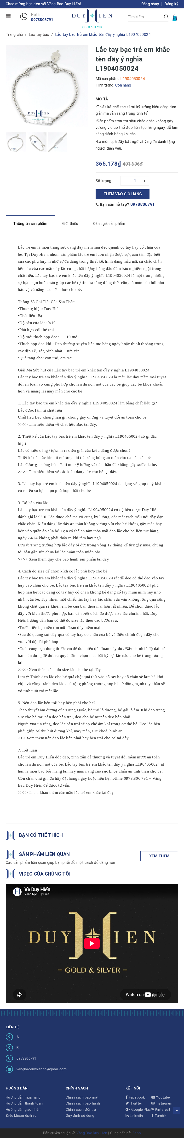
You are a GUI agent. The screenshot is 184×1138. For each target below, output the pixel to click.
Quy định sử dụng (80, 1115)
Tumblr (160, 1116)
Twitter (135, 1103)
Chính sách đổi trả (81, 1109)
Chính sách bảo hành (83, 1103)
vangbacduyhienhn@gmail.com (42, 1069)
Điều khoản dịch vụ (21, 1115)
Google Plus (140, 1109)
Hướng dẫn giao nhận (23, 1109)
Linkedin (136, 1116)
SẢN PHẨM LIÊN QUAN (44, 854)
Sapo (136, 1133)
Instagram (163, 1103)
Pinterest (162, 1109)
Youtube (162, 1097)
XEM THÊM (159, 856)
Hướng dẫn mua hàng (23, 1097)
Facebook (136, 1097)
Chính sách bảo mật (82, 1097)
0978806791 (42, 20)
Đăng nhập (150, 4)
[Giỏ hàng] (175, 17)
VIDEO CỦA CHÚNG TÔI (44, 874)
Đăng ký (171, 4)
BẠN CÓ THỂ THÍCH (41, 835)
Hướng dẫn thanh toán (24, 1103)
